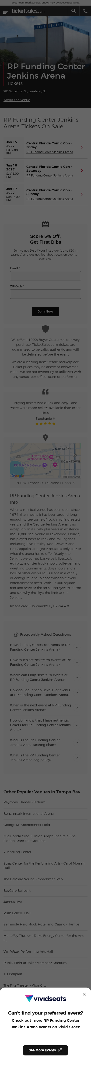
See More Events (42, 1050)
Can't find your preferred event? (45, 1013)
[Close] (84, 994)
